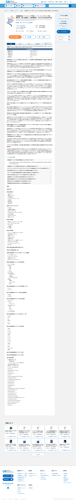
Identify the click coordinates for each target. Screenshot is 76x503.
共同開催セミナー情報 (56, 475)
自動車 (21, 10)
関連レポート (47, 43)
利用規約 (16, 499)
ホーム (7, 10)
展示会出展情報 (55, 473)
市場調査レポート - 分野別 (22, 473)
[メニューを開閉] (70, 2)
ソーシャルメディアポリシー (23, 499)
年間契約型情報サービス (22, 477)
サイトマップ (4, 499)
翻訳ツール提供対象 (43, 31)
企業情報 (64, 470)
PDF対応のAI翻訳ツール (45, 475)
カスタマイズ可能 (21, 31)
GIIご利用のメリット (21, 480)
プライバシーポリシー (10, 499)
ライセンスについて (63, 28)
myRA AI (19, 491)
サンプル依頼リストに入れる (11, 436)
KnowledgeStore (21, 493)
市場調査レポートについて (14, 10)
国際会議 (30, 487)
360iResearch (22, 25)
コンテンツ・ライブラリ (67, 482)
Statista (19, 489)
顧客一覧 (65, 477)
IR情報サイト (66, 480)
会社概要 (65, 473)
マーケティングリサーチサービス (33, 476)
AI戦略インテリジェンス (22, 487)
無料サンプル (43, 473)
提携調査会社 (66, 479)
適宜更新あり (32, 31)
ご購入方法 (43, 477)
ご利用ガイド (42, 470)
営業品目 (65, 475)
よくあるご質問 (43, 479)
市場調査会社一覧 (21, 479)
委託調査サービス (32, 473)
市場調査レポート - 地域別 (22, 475)
